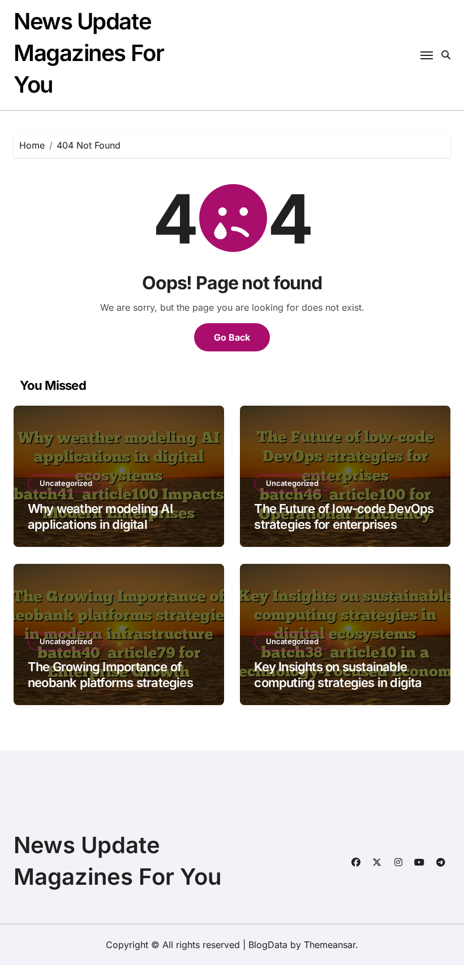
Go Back (232, 337)
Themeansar (329, 944)
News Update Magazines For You (89, 52)
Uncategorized (66, 483)
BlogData (267, 944)
